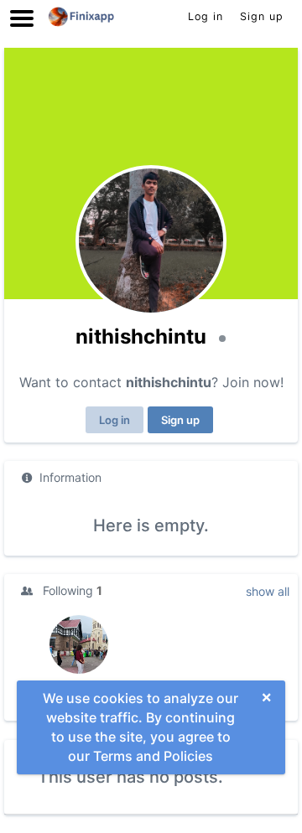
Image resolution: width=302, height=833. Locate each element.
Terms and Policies (153, 756)
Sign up (180, 420)
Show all (267, 591)
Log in (114, 420)
